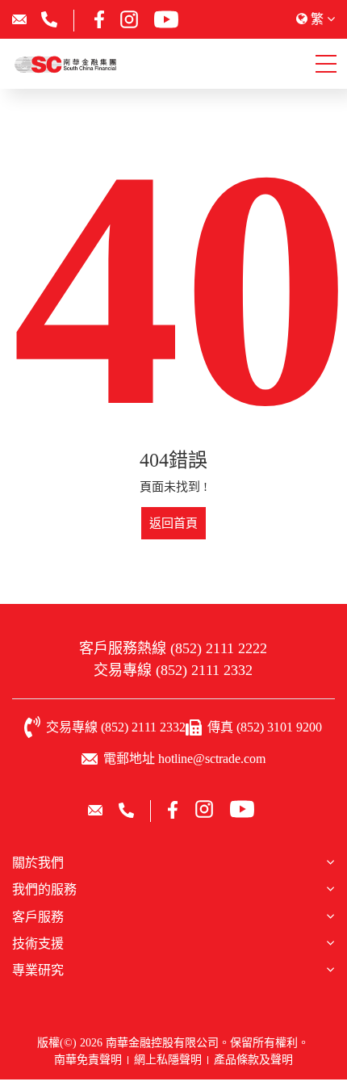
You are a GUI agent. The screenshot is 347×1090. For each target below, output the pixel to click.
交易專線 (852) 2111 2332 (173, 670)
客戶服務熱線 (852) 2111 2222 (173, 648)
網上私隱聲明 (168, 1060)
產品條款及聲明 (253, 1060)
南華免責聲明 (88, 1060)
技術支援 (38, 943)
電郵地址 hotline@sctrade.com (184, 758)
